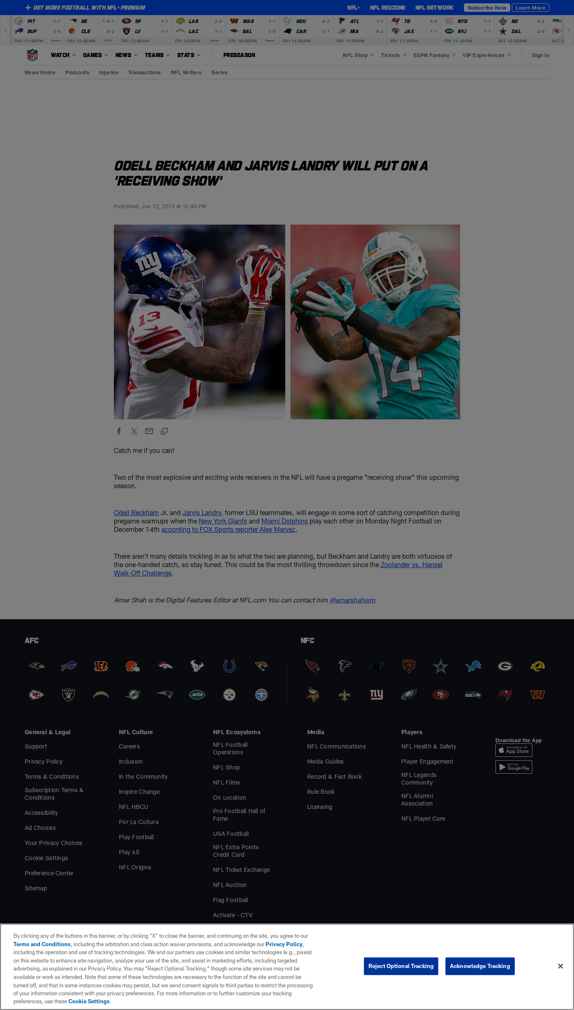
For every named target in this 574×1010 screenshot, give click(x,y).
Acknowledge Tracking (480, 966)
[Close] (560, 966)
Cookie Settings (89, 1001)
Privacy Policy (284, 944)
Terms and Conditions (42, 944)
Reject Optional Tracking (401, 966)
